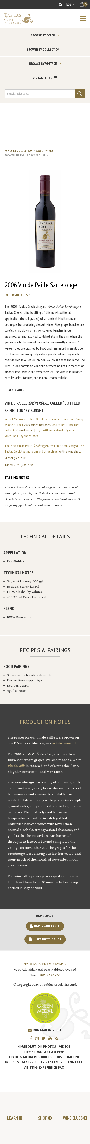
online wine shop (69, 451)
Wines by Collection (19, 151)
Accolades (16, 390)
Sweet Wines (44, 151)
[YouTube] (51, 1038)
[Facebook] (32, 1038)
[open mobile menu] (85, 18)
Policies (12, 1062)
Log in (70, 4)
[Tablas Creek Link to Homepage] (16, 18)
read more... (26, 430)
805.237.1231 (50, 975)
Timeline (72, 1057)
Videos (65, 1046)
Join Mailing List (47, 1030)
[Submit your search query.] (80, 93)
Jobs (58, 1057)
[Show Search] (60, 4)
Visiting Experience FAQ (44, 1067)
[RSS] (57, 1038)
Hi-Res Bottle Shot (46, 939)
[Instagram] (38, 1038)
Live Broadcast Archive (44, 1051)
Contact (75, 1062)
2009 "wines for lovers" (38, 425)
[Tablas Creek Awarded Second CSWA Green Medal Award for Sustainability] (45, 1007)
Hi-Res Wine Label (46, 926)
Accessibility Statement (43, 1062)
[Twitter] (45, 1038)
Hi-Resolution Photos (36, 1046)
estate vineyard (64, 743)
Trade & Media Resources (30, 1057)
